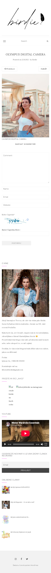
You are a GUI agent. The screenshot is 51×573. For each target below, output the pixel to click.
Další (43, 69)
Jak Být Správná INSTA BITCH (20, 487)
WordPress (34, 565)
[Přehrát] (5, 444)
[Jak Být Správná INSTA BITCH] (6, 490)
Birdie (34, 60)
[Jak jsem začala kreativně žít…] (6, 519)
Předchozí (10, 69)
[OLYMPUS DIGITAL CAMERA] (25, 105)
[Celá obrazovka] (46, 444)
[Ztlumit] (42, 444)
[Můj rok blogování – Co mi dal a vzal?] (6, 505)
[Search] (47, 41)
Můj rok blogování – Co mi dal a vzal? (22, 502)
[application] (25, 433)
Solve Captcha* (8, 215)
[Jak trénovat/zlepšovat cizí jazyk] (6, 534)
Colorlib (22, 565)
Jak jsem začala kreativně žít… (20, 517)
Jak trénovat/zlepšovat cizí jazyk (21, 532)
